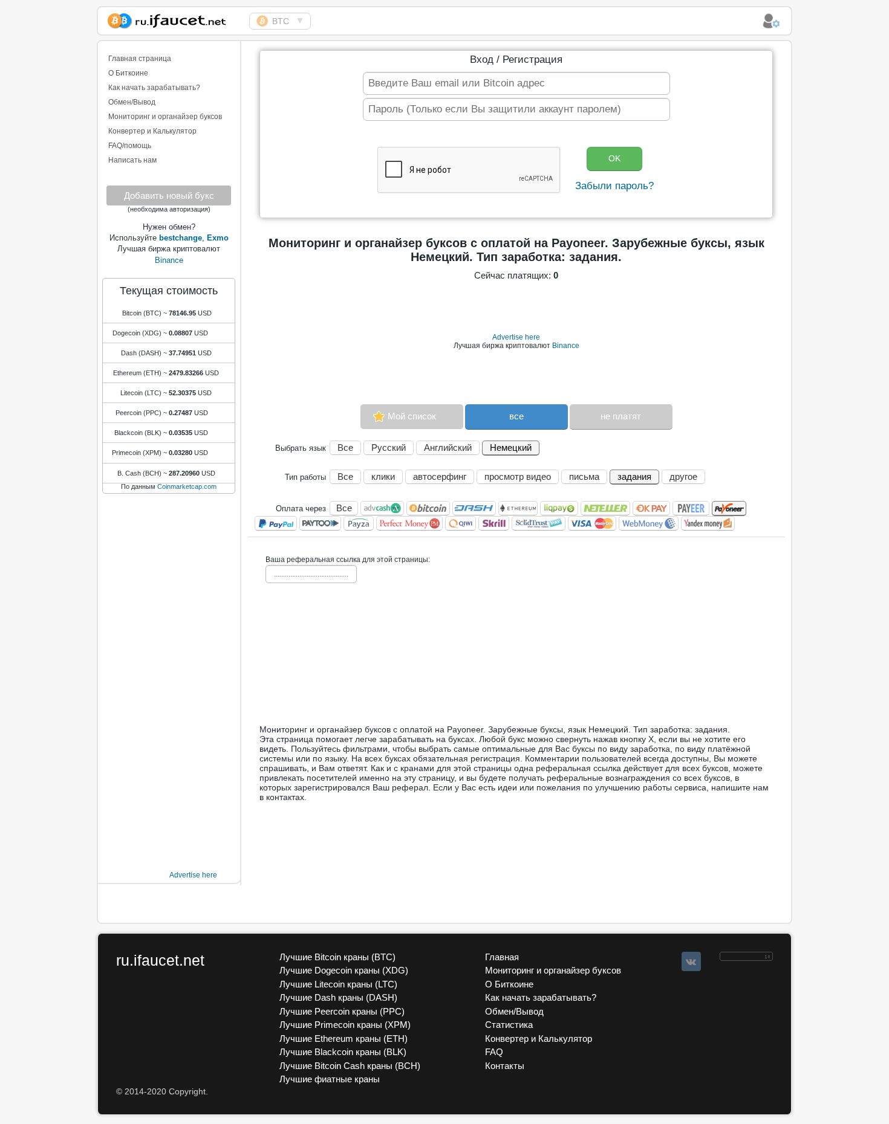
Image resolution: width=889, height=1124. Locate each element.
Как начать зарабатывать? (154, 87)
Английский (448, 447)
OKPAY (651, 508)
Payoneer (729, 508)
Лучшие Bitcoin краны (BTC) (337, 957)
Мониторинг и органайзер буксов (165, 116)
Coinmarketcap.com (187, 486)
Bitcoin (428, 508)
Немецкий (511, 447)
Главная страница (139, 58)
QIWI (460, 523)
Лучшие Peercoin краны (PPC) (342, 1011)
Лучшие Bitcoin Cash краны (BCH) (349, 1066)
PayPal (276, 523)
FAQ (494, 1052)
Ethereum (518, 508)
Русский (388, 447)
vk (691, 961)
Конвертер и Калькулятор (152, 131)
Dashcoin (474, 508)
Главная (502, 957)
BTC (280, 21)
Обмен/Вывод (131, 102)
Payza (359, 523)
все (516, 416)
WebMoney (649, 523)
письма (584, 476)
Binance (169, 260)
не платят (621, 416)
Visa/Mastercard (592, 523)
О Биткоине (128, 73)
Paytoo (320, 523)
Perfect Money (409, 523)
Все (345, 447)
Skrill (493, 523)
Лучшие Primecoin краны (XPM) (345, 1024)
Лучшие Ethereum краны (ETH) (343, 1038)
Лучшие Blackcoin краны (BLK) (342, 1052)
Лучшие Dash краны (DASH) (338, 997)
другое (683, 476)
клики (383, 476)
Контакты (504, 1066)
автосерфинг (439, 476)
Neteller (605, 508)
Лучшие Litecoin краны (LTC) (338, 984)
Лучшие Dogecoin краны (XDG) (343, 970)
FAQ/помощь (129, 145)
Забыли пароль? (614, 186)
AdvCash (382, 508)
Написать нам (132, 160)
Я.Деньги (708, 523)
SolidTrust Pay (538, 523)
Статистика (509, 1024)
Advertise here (193, 875)
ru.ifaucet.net (160, 960)
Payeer (690, 508)
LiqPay (559, 508)
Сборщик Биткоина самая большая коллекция (173, 19)
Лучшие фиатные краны (329, 1079)
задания (634, 476)
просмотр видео (517, 476)
